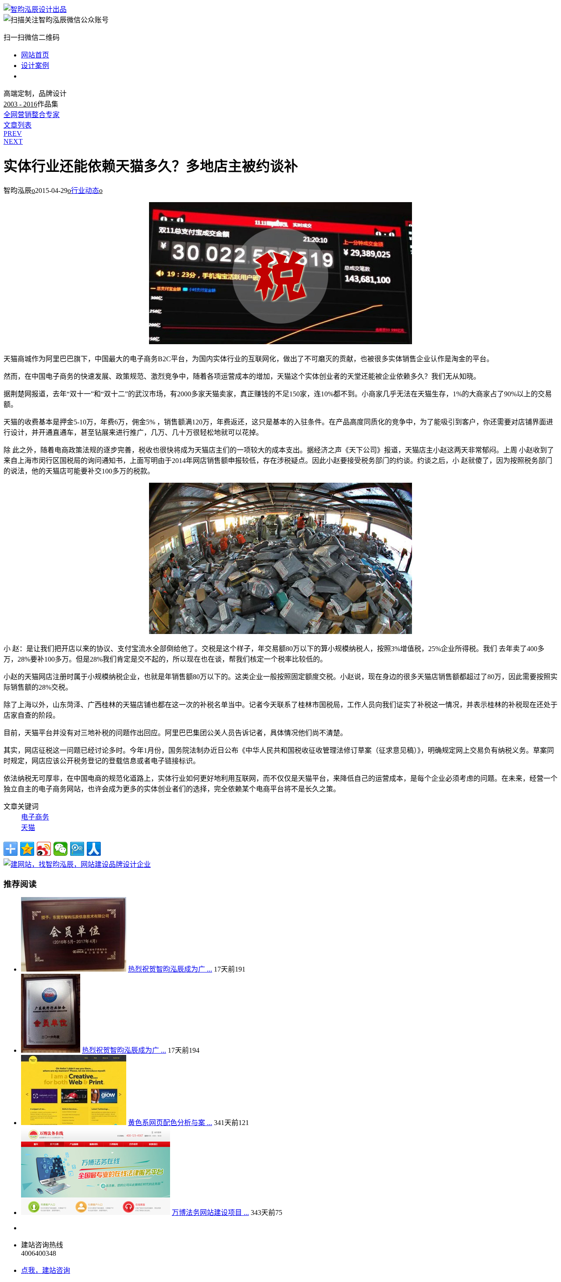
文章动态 (35, 76)
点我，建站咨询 (45, 1270)
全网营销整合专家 (32, 114)
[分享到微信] (60, 849)
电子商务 (35, 817)
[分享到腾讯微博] (77, 849)
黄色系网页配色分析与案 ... (170, 1122)
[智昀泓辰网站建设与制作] (35, 9)
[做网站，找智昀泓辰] (77, 864)
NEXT (13, 141)
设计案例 (35, 65)
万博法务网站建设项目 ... (210, 1212)
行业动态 (85, 190)
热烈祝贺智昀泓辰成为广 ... (170, 969)
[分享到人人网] (94, 849)
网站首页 (35, 55)
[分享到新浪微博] (44, 849)
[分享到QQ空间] (27, 849)
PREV (13, 133)
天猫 (28, 827)
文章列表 (18, 125)
